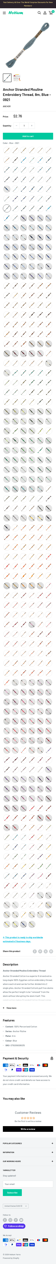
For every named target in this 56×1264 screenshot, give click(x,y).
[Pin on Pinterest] (40, 951)
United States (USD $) (13, 1206)
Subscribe (12, 1192)
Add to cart (28, 136)
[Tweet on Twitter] (46, 951)
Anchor (7, 106)
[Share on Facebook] (35, 951)
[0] (51, 13)
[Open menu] (4, 13)
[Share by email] (51, 951)
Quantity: (7, 125)
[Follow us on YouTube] (21, 1220)
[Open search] (39, 12)
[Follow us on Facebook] (5, 1220)
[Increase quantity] (32, 126)
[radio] (7, 150)
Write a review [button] (28, 1129)
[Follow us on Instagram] (10, 1220)
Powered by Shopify (11, 1258)
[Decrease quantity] (16, 126)
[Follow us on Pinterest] (16, 1220)
